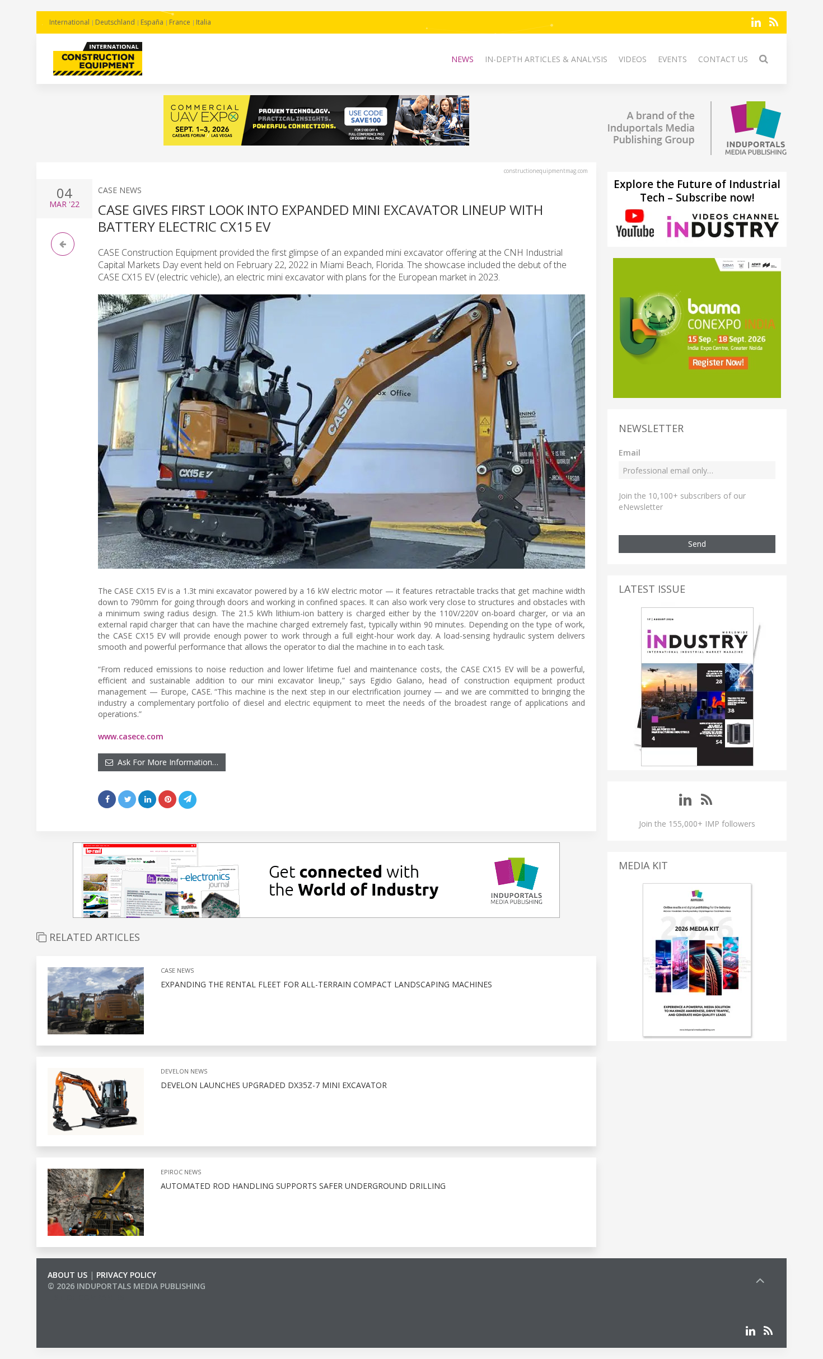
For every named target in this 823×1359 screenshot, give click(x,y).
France (179, 22)
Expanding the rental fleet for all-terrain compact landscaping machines (326, 984)
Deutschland (115, 22)
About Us (67, 1274)
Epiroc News (181, 1172)
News (462, 59)
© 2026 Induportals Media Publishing (126, 1286)
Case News (120, 190)
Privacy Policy (126, 1274)
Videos (633, 59)
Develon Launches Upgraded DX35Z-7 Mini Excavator (274, 1085)
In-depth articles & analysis (546, 59)
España (152, 22)
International (69, 22)
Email (629, 452)
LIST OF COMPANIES (86, 1297)
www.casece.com (130, 736)
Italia (203, 22)
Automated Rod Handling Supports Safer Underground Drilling (303, 1185)
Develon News (184, 1071)
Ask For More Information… (165, 762)
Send (697, 543)
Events (672, 59)
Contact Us (723, 59)
